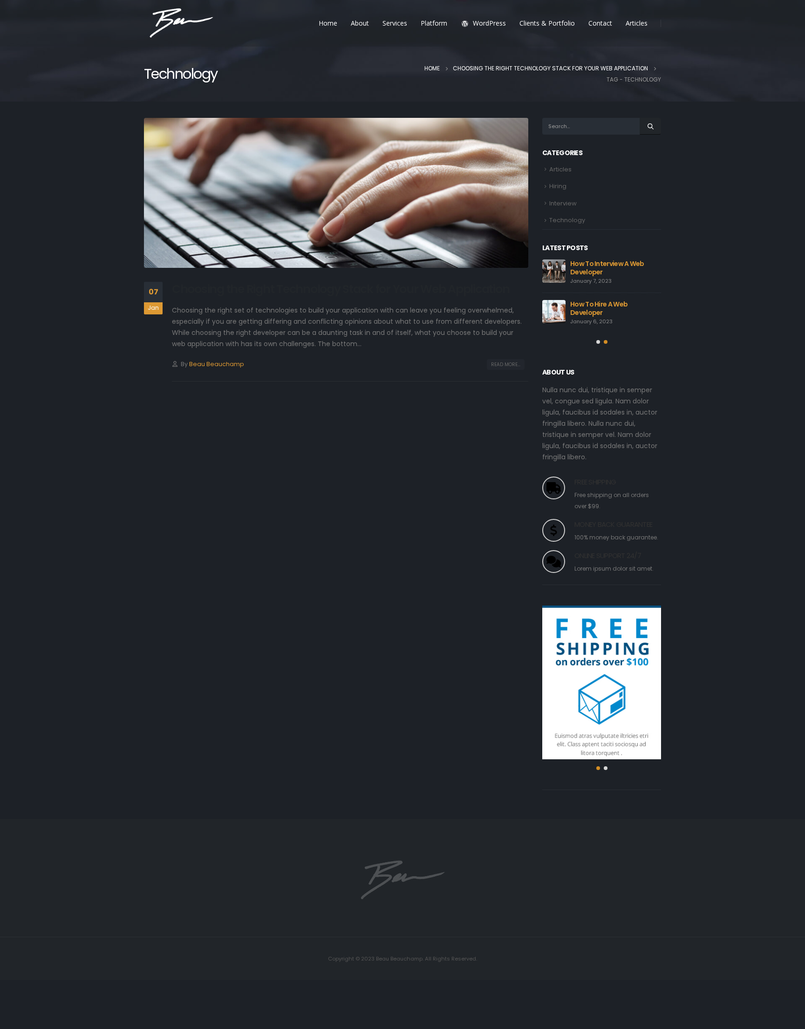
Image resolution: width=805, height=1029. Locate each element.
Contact (600, 23)
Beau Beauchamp (216, 364)
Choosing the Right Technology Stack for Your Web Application (340, 289)
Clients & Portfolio (547, 23)
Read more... (505, 364)
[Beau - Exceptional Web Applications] (181, 23)
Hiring (557, 186)
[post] (554, 271)
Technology (567, 220)
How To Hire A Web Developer (599, 308)
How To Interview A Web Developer (607, 268)
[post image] (336, 193)
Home (328, 23)
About (360, 23)
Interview (563, 203)
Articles (637, 23)
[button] (598, 342)
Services (394, 23)
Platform (434, 23)
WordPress (489, 23)
